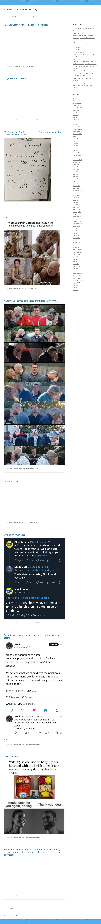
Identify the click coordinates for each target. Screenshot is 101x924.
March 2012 (76, 153)
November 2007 (77, 276)
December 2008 (77, 245)
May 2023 (75, 117)
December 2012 (77, 131)
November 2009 (77, 219)
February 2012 (77, 155)
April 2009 (76, 235)
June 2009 (75, 231)
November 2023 (77, 103)
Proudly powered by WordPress (21, 916)
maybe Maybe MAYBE (15, 78)
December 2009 (77, 216)
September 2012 (77, 138)
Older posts (8, 908)
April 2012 (76, 150)
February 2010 (77, 212)
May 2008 (75, 261)
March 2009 (76, 238)
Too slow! (75, 80)
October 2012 (77, 136)
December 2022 (77, 129)
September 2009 (77, 224)
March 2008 (76, 266)
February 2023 (77, 124)
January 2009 (76, 242)
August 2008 (76, 254)
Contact (23, 16)
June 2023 (75, 115)
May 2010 (75, 205)
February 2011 (77, 183)
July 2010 (75, 200)
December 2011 (77, 160)
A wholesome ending (79, 83)
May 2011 (75, 176)
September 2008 (77, 252)
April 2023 (76, 120)
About (14, 16)
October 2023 (77, 105)
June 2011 (75, 174)
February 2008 (77, 269)
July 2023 (75, 112)
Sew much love (11, 480)
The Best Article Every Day (20, 9)
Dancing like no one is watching (82, 78)
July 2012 (75, 143)
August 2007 (76, 283)
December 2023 (77, 101)
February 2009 (77, 240)
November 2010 (77, 190)
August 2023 (76, 110)
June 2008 (75, 259)
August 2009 (76, 226)
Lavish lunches (11, 756)
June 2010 (75, 202)
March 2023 (76, 122)
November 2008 (77, 247)
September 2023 (77, 108)
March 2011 (76, 181)
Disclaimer (33, 16)
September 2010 (77, 195)
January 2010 (76, 214)
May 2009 (75, 233)
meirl (6, 217)
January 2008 (76, 271)
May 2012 (75, 148)
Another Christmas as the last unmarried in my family (31, 300)
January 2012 (76, 157)
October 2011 (77, 164)
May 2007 (75, 290)
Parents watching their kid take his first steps (26, 24)
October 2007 (77, 278)
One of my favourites (14, 534)
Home (5, 16)
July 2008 (75, 257)
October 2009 (77, 221)
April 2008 (76, 264)
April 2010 (76, 207)
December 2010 (77, 188)
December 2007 (77, 273)
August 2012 (76, 141)
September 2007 (77, 280)
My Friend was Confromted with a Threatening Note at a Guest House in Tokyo (32, 133)
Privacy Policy (7, 916)
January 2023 (76, 127)
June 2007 (75, 287)
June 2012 (75, 146)
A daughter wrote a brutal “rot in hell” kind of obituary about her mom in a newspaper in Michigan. (84, 73)
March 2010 (76, 209)
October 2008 (77, 250)
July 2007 (75, 285)
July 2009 (75, 228)
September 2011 (77, 167)
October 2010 (77, 193)
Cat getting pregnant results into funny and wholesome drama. (32, 636)
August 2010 (76, 198)
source (6, 739)
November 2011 (77, 162)
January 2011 (76, 186)
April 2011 (76, 179)
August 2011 (76, 169)
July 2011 (75, 172)
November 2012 (77, 134)
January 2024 (76, 98)
